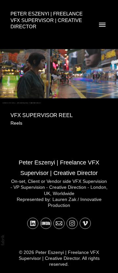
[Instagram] (72, 223)
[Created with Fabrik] (2, 240)
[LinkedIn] (32, 223)
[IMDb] (45, 223)
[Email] (59, 223)
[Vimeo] (85, 223)
